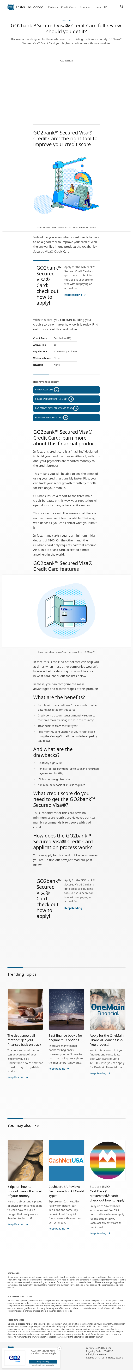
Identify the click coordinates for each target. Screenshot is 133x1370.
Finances (85, 7)
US (106, 7)
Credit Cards (68, 7)
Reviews (53, 7)
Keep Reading (73, 295)
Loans (97, 7)
